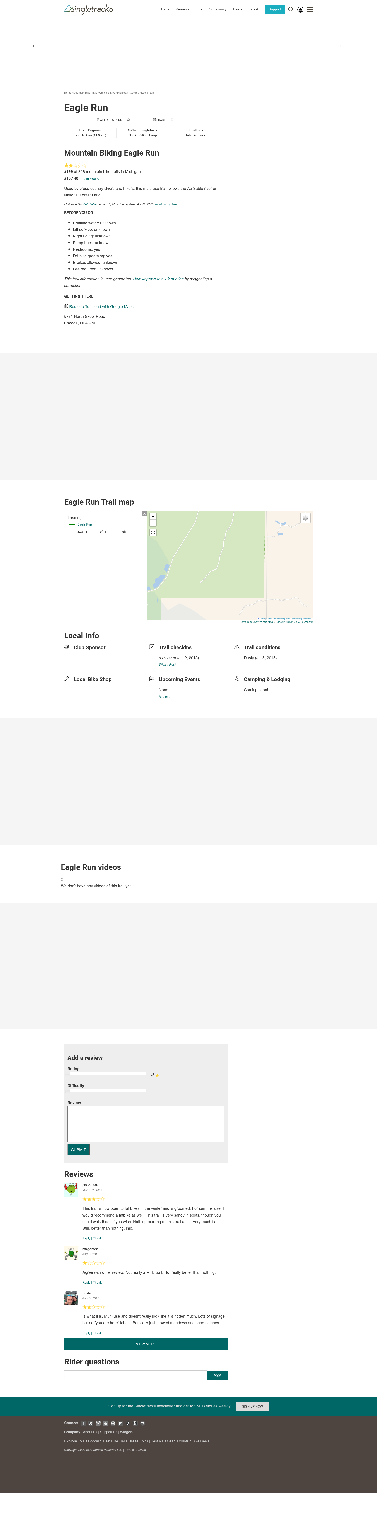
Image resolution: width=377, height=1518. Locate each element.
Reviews (182, 9)
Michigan (122, 92)
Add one (164, 696)
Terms (129, 1449)
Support (275, 9)
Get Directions (111, 119)
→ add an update (166, 204)
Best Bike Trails (115, 1441)
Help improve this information (158, 278)
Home (67, 92)
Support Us (108, 1431)
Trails (165, 9)
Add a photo (139, 119)
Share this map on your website (294, 622)
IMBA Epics (139, 1441)
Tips (199, 9)
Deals (237, 9)
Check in (180, 119)
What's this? (167, 664)
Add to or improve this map (257, 622)
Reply (86, 1238)
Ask (217, 1375)
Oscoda (134, 92)
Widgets (126, 1431)
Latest (253, 9)
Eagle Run (147, 92)
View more (146, 1344)
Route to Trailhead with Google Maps (101, 306)
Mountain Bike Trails (85, 92)
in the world (89, 178)
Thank (97, 1238)
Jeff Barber (90, 204)
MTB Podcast (90, 1441)
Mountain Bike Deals (193, 1441)
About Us (90, 1431)
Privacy (141, 1449)
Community (217, 9)
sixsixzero (167, 657)
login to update (254, 664)
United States (107, 92)
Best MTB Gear (163, 1441)
